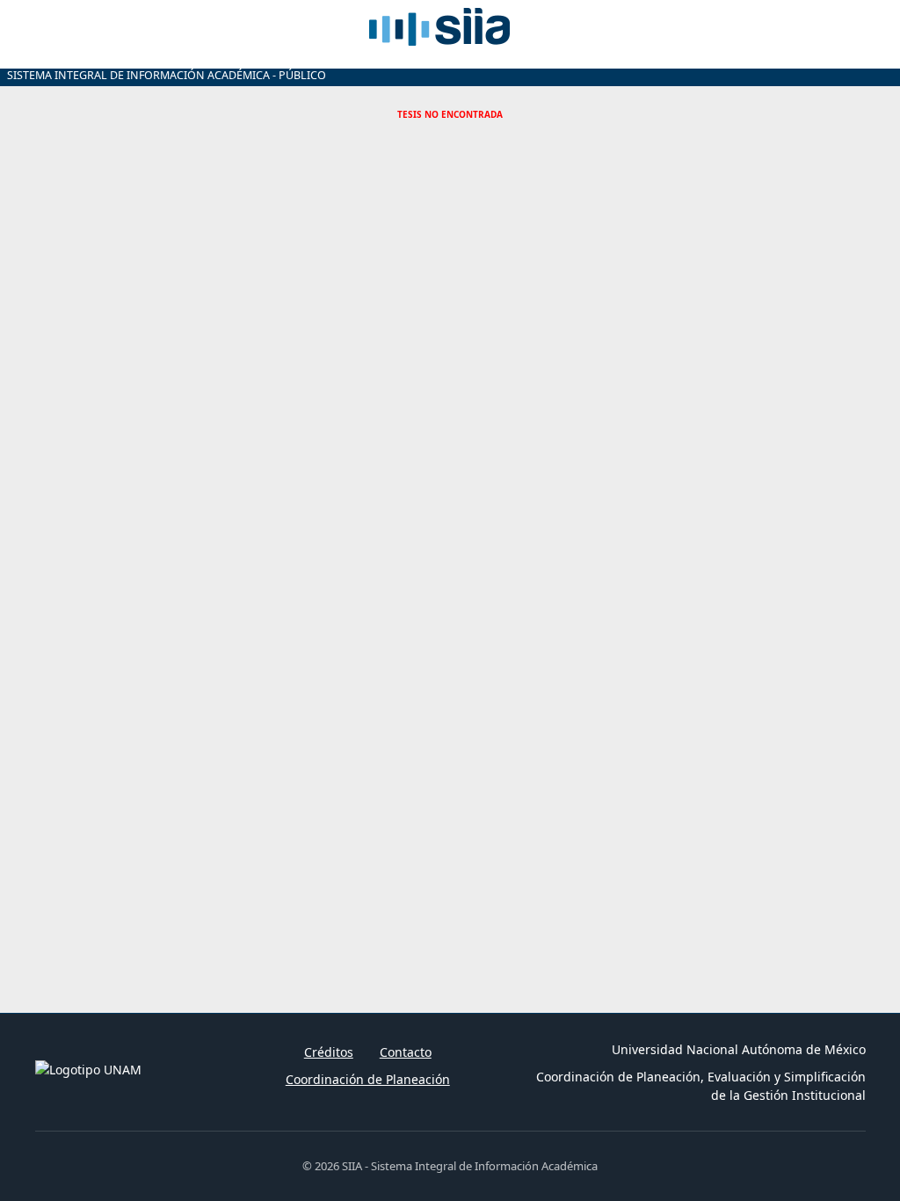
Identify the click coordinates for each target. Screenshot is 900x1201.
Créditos (328, 1052)
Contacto (406, 1052)
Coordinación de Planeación (368, 1079)
